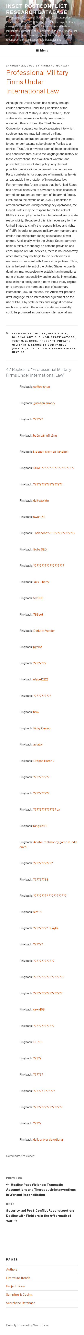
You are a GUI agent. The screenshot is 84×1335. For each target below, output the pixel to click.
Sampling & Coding (19, 1294)
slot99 (37, 912)
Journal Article (26, 337)
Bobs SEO (40, 549)
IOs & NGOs (57, 333)
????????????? (43, 960)
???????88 (40, 879)
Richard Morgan (55, 65)
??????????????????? (48, 565)
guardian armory (44, 403)
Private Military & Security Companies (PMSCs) (41, 344)
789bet (38, 614)
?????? (38, 419)
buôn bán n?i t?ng (45, 435)
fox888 (38, 598)
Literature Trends (18, 1278)
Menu (44, 50)
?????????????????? (48, 484)
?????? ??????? (44, 1091)
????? (37, 1058)
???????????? (43, 863)
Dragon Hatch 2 (43, 761)
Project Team (15, 1286)
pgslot (37, 647)
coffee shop (41, 386)
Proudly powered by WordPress (27, 1325)
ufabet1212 (40, 679)
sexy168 (39, 1009)
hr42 (36, 712)
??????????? (42, 695)
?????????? (41, 777)
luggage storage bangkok (51, 451)
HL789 (37, 1042)
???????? (39, 663)
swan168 (39, 516)
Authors (11, 1269)
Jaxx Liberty (41, 582)
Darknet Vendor (44, 630)
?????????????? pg (46, 809)
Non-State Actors (59, 337)
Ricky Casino (42, 728)
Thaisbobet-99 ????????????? (54, 533)
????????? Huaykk (46, 928)
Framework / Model (29, 333)
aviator (38, 744)
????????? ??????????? (49, 895)
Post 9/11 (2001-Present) (33, 340)
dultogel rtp (41, 500)
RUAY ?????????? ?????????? (53, 468)
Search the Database (20, 1303)
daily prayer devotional (48, 1139)
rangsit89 (39, 826)
